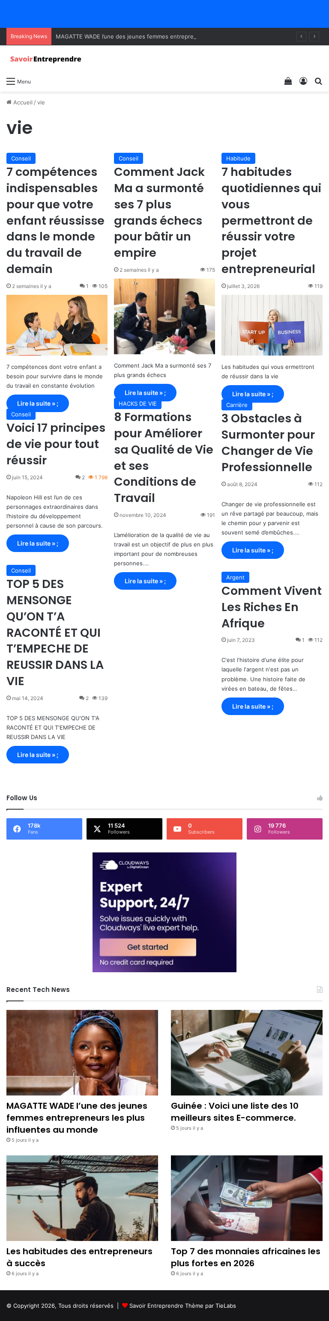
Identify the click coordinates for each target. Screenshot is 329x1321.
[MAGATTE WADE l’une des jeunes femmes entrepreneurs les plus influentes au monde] (82, 1052)
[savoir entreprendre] (47, 58)
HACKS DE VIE (138, 403)
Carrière (237, 404)
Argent (235, 577)
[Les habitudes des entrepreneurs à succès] (82, 1198)
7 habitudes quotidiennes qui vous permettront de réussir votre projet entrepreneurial (271, 220)
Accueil (22, 102)
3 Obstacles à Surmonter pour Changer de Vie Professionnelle (268, 442)
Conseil (21, 158)
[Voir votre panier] (288, 80)
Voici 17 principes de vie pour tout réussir (55, 444)
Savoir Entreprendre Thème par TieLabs (182, 1305)
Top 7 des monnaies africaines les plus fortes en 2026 (245, 1257)
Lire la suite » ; (37, 403)
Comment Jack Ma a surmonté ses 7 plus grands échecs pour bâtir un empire (159, 212)
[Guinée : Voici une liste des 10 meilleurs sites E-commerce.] (247, 1052)
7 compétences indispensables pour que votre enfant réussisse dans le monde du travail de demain (55, 220)
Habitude (238, 158)
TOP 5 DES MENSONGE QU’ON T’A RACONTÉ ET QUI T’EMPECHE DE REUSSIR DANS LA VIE (55, 632)
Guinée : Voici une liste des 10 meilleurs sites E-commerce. (235, 1112)
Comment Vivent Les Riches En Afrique (271, 607)
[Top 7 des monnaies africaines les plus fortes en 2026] (247, 1198)
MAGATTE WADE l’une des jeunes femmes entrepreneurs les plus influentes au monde (172, 36)
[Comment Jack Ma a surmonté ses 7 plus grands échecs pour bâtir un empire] (164, 316)
